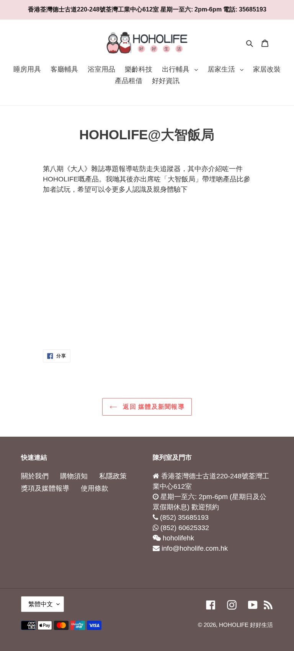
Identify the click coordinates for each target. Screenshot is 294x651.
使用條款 (94, 488)
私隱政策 (113, 476)
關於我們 (35, 476)
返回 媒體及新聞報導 (153, 406)
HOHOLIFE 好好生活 (246, 625)
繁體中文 (40, 604)
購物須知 (74, 476)
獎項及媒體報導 (45, 488)
